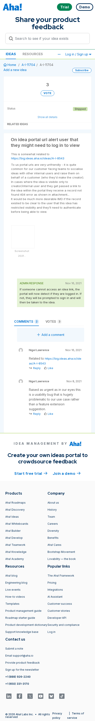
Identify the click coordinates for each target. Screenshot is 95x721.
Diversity (53, 530)
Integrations (55, 589)
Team (51, 516)
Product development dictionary (26, 624)
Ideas (11, 54)
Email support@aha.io (19, 655)
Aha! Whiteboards (16, 523)
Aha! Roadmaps (15, 502)
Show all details (47, 117)
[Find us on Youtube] (40, 696)
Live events (13, 589)
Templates (12, 603)
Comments (26, 321)
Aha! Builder (13, 530)
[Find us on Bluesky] (51, 696)
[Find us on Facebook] (19, 696)
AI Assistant (55, 596)
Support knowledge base (21, 632)
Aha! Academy (14, 559)
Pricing (52, 582)
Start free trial (31, 473)
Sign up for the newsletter (22, 669)
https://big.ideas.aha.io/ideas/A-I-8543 (37, 158)
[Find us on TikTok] (61, 696)
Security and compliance (64, 624)
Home (12, 65)
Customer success (60, 603)
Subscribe (82, 70)
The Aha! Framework (61, 575)
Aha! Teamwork (15, 544)
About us (53, 502)
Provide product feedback (22, 662)
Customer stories (59, 610)
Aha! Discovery (15, 509)
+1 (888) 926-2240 (17, 676)
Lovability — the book (62, 559)
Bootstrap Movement (61, 551)
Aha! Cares (54, 544)
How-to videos (15, 596)
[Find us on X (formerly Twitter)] (30, 696)
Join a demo (67, 473)
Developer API (57, 617)
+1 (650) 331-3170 (17, 683)
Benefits (53, 537)
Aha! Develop (14, 537)
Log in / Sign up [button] (77, 54)
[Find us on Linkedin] (8, 696)
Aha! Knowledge (16, 551)
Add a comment (53, 335)
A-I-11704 (28, 65)
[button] (59, 54)
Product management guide (23, 610)
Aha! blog (11, 575)
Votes (53, 321)
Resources (33, 54)
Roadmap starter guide (20, 617)
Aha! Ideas (12, 516)
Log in (51, 632)
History (52, 509)
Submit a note (14, 648)
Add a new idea (15, 70)
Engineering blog (16, 582)
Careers (53, 523)
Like (50, 368)
